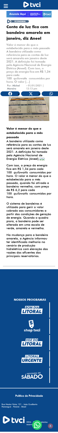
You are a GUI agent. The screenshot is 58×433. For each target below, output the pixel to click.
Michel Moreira (13, 87)
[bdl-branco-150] (32, 310)
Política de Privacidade (29, 395)
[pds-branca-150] (32, 375)
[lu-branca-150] (32, 359)
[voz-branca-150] (32, 342)
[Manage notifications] (50, 426)
